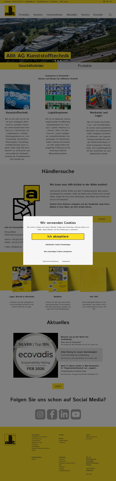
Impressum (66, 261)
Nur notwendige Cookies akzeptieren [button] (58, 251)
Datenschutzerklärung (50, 261)
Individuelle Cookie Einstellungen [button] (58, 245)
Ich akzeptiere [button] (58, 236)
